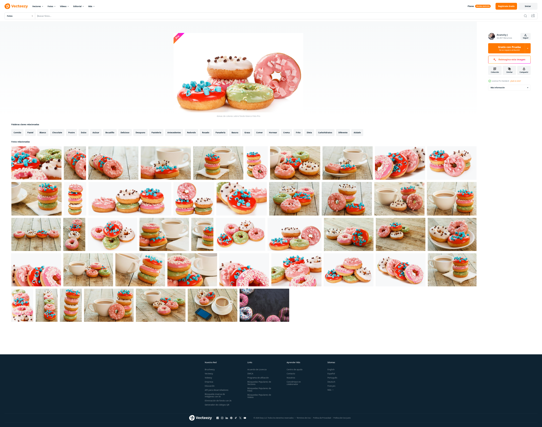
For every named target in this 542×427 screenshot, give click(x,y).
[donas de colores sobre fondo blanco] (36, 163)
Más (90, 6)
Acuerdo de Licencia (257, 369)
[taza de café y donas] (166, 163)
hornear (273, 132)
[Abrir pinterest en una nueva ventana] (231, 418)
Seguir (525, 38)
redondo (191, 132)
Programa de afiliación (258, 377)
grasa (247, 132)
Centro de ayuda (294, 369)
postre (71, 132)
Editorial (77, 6)
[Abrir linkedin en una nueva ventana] (227, 418)
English (331, 369)
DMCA (250, 373)
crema (286, 132)
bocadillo (109, 132)
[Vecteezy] (16, 6)
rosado (205, 132)
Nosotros (291, 377)
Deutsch (331, 381)
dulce (83, 132)
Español (331, 373)
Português (332, 377)
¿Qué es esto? (515, 81)
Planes (471, 6)
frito (298, 132)
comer (259, 132)
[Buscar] (525, 16)
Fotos (50, 6)
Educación (210, 386)
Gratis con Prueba (509, 48)
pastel (30, 132)
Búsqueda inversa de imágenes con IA (215, 395)
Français (331, 386)
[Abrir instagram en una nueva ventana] (222, 418)
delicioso (125, 132)
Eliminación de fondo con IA (218, 400)
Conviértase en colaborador (294, 383)
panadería (220, 132)
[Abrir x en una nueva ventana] (240, 418)
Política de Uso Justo (342, 418)
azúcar (96, 132)
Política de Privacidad (322, 418)
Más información (498, 87)
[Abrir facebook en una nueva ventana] (218, 418)
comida (17, 132)
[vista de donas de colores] (75, 199)
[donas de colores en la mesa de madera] (75, 163)
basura (235, 132)
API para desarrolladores (216, 390)
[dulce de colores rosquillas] (264, 305)
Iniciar (528, 6)
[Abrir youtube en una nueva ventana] (245, 418)
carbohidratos (325, 132)
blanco (43, 132)
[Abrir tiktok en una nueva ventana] (236, 418)
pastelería (156, 132)
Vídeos (63, 6)
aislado (357, 132)
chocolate (57, 132)
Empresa (209, 381)
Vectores (36, 6)
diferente (342, 132)
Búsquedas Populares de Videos (259, 396)
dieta (309, 132)
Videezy (208, 377)
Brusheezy (210, 369)
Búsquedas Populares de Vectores (259, 383)
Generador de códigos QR (217, 404)
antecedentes (174, 132)
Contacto (291, 373)
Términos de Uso (304, 418)
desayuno (140, 132)
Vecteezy (209, 373)
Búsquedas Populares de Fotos (259, 389)
